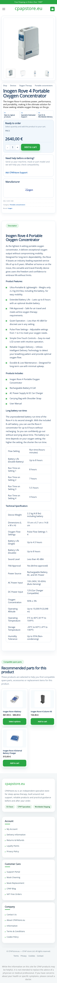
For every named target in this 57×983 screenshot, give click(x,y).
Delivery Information (16, 834)
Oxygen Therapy (25, 85)
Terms (16, 956)
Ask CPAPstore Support (16, 172)
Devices (13, 85)
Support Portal (13, 871)
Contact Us (12, 914)
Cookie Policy (13, 937)
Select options (14, 721)
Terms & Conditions (16, 931)
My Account (12, 829)
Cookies (31, 956)
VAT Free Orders (14, 894)
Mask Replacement (15, 883)
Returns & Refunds (15, 840)
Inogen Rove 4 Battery (12, 711)
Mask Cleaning (13, 877)
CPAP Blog (11, 888)
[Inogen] (28, 190)
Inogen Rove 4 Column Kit (41, 711)
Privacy (24, 956)
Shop (5, 85)
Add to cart (30, 147)
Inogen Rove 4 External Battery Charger (12, 751)
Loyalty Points (13, 846)
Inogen (10, 208)
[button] (3, 9)
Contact (40, 956)
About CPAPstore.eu (16, 920)
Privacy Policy (13, 851)
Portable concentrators (44, 85)
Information (12, 925)
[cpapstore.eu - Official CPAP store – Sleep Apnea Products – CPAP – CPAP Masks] (28, 9)
